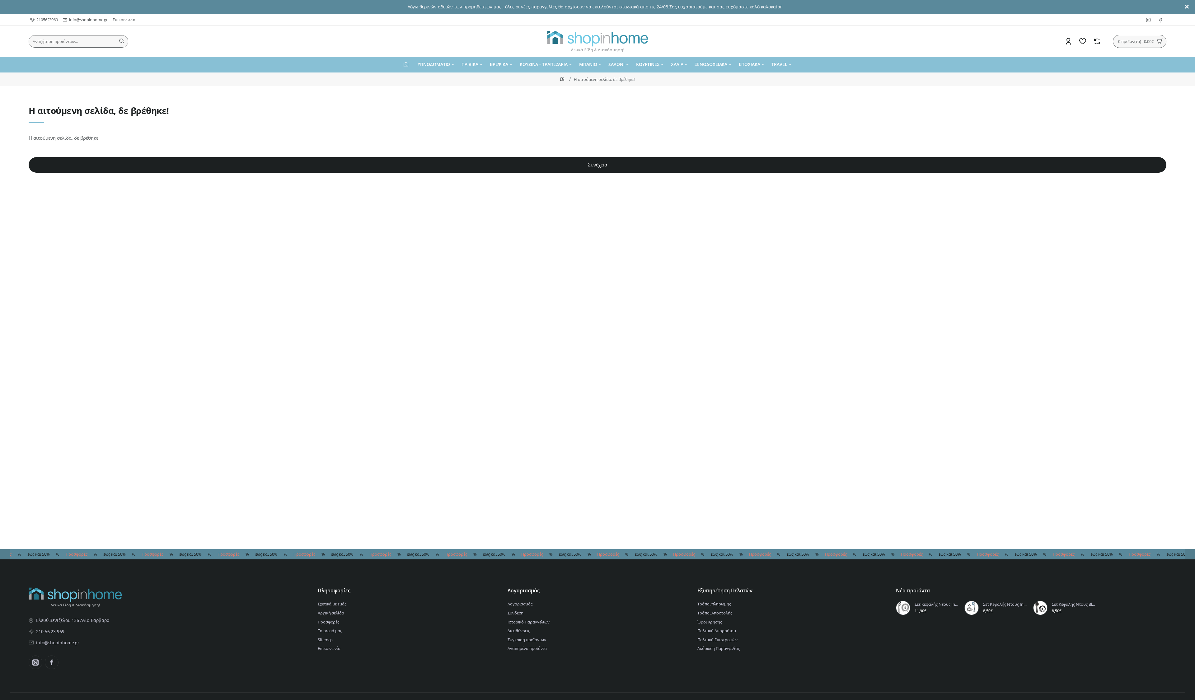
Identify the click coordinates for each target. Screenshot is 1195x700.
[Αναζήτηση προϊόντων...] (121, 41)
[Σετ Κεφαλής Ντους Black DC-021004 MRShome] (1040, 608)
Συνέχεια (597, 164)
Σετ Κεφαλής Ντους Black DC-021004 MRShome (1074, 604)
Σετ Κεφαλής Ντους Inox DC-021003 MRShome (937, 604)
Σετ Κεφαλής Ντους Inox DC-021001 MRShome (1005, 604)
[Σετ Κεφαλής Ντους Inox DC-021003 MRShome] (903, 608)
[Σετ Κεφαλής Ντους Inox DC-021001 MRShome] (971, 608)
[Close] (1187, 7)
